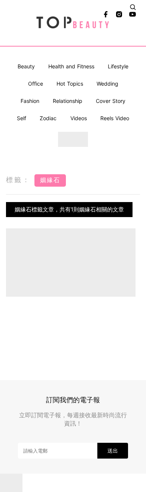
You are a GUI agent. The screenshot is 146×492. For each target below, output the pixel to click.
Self (21, 118)
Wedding (107, 83)
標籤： (18, 180)
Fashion (30, 101)
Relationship (67, 101)
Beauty (26, 66)
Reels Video (114, 118)
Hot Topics (70, 83)
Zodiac (48, 118)
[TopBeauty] (73, 23)
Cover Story (110, 101)
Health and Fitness (71, 66)
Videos (78, 118)
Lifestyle (118, 66)
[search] (133, 7)
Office (35, 83)
